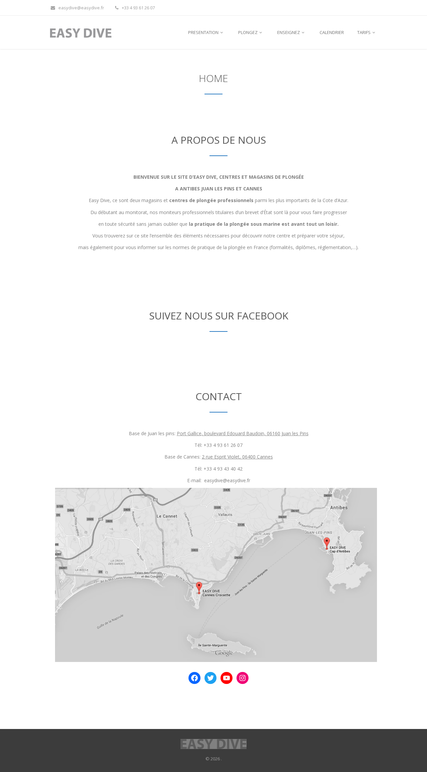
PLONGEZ (248, 32)
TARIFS (364, 32)
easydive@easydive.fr (81, 8)
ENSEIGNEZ (289, 32)
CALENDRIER (332, 32)
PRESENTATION (204, 32)
